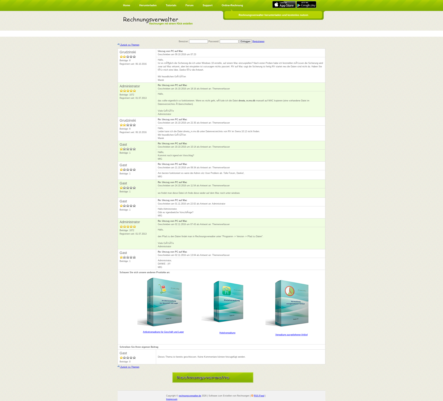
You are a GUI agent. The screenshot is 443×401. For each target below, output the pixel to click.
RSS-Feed (259, 395)
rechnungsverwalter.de (190, 395)
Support (208, 5)
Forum (189, 5)
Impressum (171, 399)
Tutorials (171, 5)
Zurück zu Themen (129, 45)
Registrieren (258, 41)
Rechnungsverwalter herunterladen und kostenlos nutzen (273, 14)
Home (126, 5)
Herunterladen (148, 5)
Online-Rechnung (232, 5)
